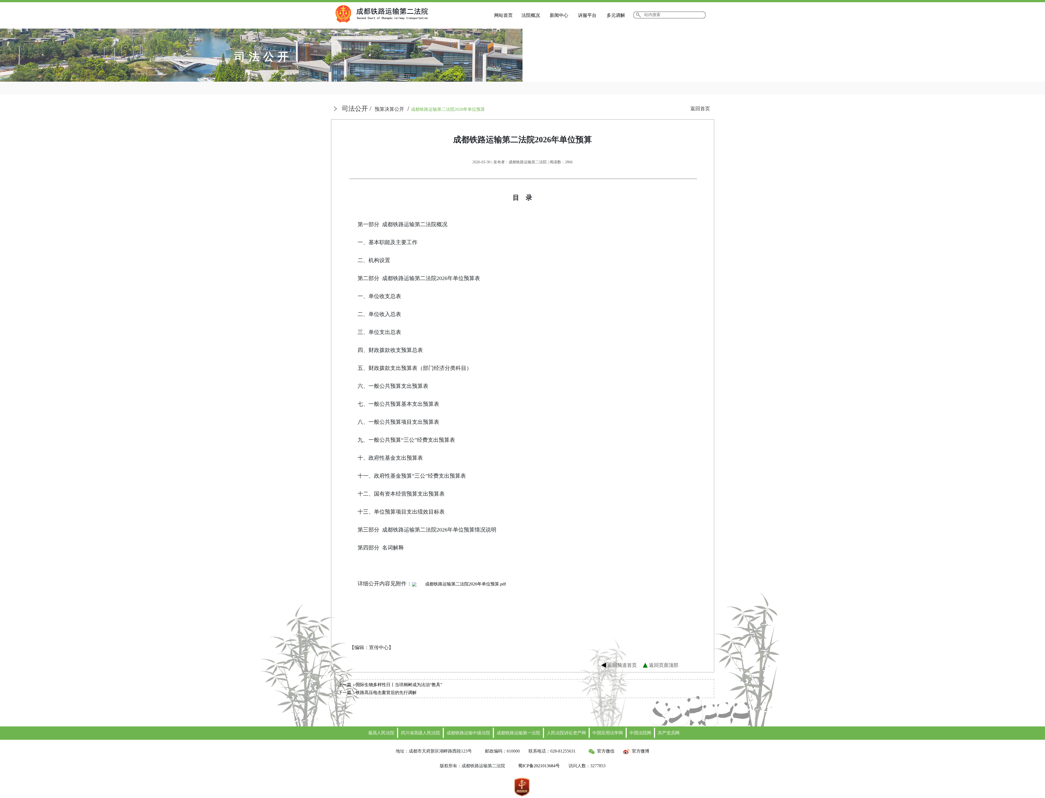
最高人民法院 (381, 733)
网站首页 (503, 15)
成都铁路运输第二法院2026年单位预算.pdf (465, 584)
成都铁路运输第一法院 (518, 733)
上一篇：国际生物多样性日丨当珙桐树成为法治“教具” (390, 684)
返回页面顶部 (663, 664)
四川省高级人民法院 (420, 733)
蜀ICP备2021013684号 (539, 765)
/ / (413, 108)
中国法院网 (640, 733)
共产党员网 (669, 733)
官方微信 (605, 751)
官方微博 (640, 751)
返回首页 (700, 108)
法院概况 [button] (530, 15)
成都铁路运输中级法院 (468, 733)
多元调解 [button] (616, 15)
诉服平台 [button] (587, 15)
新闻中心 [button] (559, 15)
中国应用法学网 (607, 733)
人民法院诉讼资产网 (566, 733)
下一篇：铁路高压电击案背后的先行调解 (377, 692)
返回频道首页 (622, 664)
